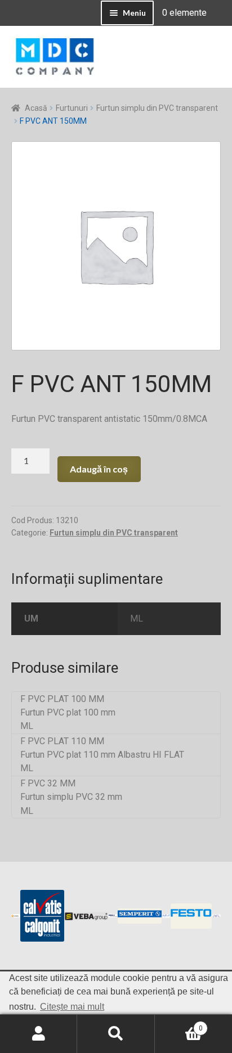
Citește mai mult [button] (72, 1006)
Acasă (36, 108)
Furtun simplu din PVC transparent (157, 108)
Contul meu (38, 1034)
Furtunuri (72, 108)
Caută (115, 1034)
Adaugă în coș (99, 469)
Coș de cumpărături (179, 1024)
